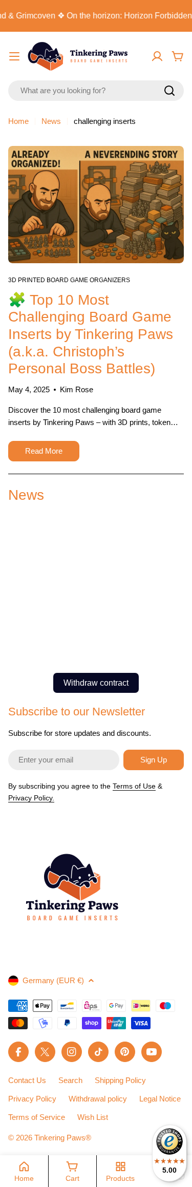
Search (70, 1080)
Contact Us (27, 1080)
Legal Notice (160, 1098)
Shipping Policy (120, 1080)
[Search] (169, 90)
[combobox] (96, 90)
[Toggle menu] (14, 56)
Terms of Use (134, 786)
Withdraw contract (96, 683)
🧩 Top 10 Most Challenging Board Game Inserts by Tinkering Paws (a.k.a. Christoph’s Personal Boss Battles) (90, 334)
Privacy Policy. (31, 798)
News (51, 121)
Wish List (92, 1117)
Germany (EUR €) (53, 980)
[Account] (157, 56)
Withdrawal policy (98, 1098)
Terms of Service (36, 1117)
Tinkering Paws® (62, 1137)
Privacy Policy (32, 1098)
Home (18, 121)
